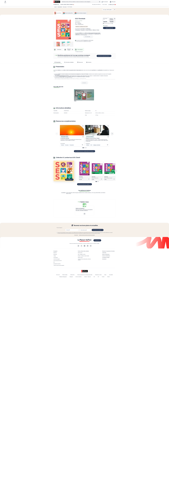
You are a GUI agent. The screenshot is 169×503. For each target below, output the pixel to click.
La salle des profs (111, 4)
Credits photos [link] (72, 274)
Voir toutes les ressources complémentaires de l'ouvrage (84, 151)
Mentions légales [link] (64, 274)
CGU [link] (94, 276)
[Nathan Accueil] (57, 2)
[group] (58, 44)
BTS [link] (54, 262)
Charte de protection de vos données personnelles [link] (84, 274)
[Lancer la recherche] (99, 1)
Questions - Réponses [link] (87, 276)
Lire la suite (84, 82)
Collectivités (104, 252)
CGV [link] (98, 276)
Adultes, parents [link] (80, 257)
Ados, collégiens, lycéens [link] (81, 254)
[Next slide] (72, 44)
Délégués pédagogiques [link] (63, 276)
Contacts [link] (103, 276)
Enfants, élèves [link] (80, 252)
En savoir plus (97, 240)
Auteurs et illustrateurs (105, 254)
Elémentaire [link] (55, 254)
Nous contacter (105, 4)
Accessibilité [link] (111, 274)
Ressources (81, 62)
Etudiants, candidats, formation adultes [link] (83, 255)
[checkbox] (56, 232)
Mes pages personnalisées (96, 4)
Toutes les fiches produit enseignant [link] (59, 265)
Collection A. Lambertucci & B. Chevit (81, 26)
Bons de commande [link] (78, 276)
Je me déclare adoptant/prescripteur (103, 55)
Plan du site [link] (58, 274)
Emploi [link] (105, 274)
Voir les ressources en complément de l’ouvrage (83, 41)
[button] (63, 30)
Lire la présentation (87, 36)
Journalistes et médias (105, 257)
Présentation (58, 62)
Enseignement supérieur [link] (57, 263)
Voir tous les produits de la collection (84, 184)
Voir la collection (68, 179)
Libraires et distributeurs (106, 255)
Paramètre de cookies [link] (98, 274)
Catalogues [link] (71, 276)
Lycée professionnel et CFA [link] (58, 260)
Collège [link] (55, 255)
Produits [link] (108, 276)
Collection (89, 62)
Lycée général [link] (56, 257)
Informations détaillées (69, 62)
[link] (84, 214)
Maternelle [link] (55, 252)
